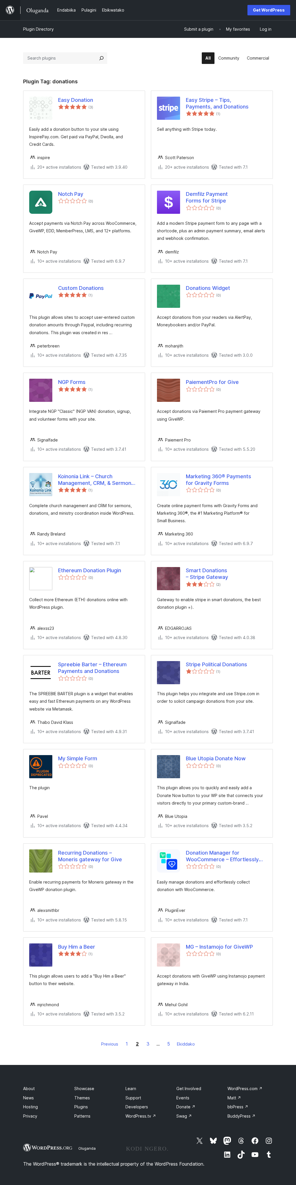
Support (133, 1097)
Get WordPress (269, 10)
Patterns (82, 1116)
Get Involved (188, 1088)
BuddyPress (241, 1116)
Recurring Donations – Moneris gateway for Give (90, 856)
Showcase (84, 1088)
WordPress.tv (140, 1116)
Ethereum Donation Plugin (89, 570)
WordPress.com (244, 1088)
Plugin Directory (38, 29)
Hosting (30, 1106)
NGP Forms (72, 382)
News (28, 1097)
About (29, 1088)
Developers (136, 1106)
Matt (234, 1097)
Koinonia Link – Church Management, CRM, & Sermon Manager (94, 480)
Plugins (81, 1106)
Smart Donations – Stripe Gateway (207, 573)
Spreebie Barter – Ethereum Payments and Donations (92, 667)
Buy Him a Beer (76, 947)
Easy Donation (75, 100)
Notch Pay (70, 194)
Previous (109, 1044)
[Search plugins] (101, 58)
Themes (82, 1097)
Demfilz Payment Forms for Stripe (207, 197)
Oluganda (87, 1148)
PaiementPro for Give (212, 382)
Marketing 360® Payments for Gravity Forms (218, 479)
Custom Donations (81, 288)
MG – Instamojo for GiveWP (219, 947)
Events (182, 1097)
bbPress (237, 1106)
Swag (184, 1116)
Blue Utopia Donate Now (216, 758)
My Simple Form (77, 758)
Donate (185, 1106)
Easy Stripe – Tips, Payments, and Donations (217, 103)
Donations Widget (208, 288)
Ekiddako (186, 1044)
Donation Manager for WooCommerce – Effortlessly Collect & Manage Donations (222, 856)
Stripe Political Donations (216, 664)
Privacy (30, 1116)
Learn (130, 1088)
